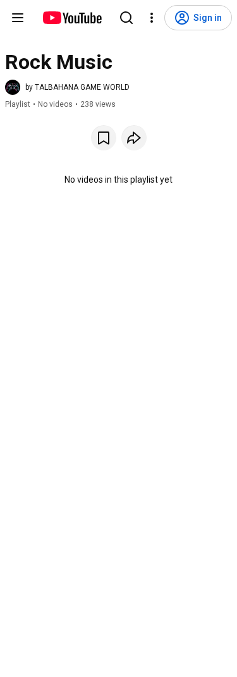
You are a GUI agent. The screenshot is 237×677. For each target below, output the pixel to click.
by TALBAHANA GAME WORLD (77, 87)
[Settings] (151, 17)
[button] (67, 87)
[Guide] (17, 17)
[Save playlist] (103, 137)
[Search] (126, 17)
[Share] (134, 137)
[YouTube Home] (72, 17)
